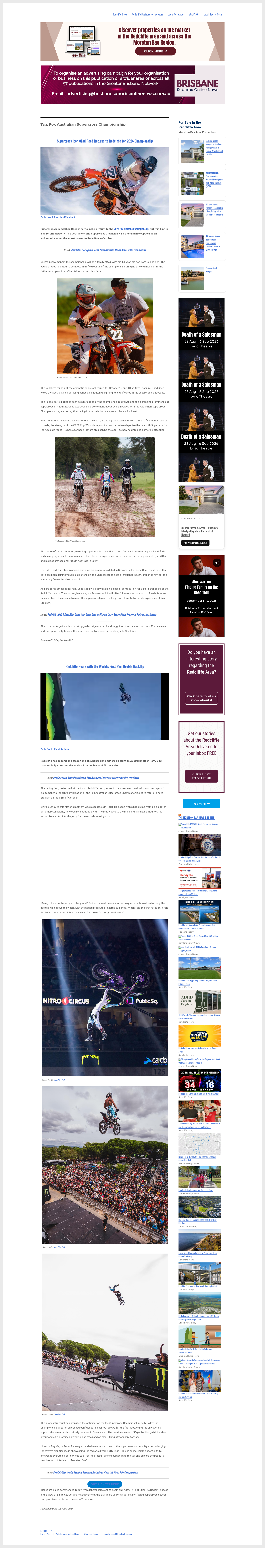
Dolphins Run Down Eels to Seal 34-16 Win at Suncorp (199, 1093)
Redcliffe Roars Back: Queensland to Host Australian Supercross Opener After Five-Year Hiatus (96, 777)
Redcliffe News (120, 14)
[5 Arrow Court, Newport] (192, 278)
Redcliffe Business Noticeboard (147, 14)
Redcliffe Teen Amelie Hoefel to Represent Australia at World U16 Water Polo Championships (95, 1472)
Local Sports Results (214, 14)
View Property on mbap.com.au (195, 542)
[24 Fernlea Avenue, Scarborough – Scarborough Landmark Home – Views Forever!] (192, 246)
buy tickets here (105, 1484)
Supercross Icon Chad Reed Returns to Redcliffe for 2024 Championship (105, 141)
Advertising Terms (91, 1533)
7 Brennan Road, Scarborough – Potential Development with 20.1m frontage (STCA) (214, 179)
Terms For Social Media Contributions (117, 1533)
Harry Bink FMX (59, 1247)
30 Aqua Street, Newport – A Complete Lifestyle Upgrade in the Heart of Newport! (199, 531)
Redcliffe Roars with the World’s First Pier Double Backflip (105, 666)
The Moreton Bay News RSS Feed (197, 817)
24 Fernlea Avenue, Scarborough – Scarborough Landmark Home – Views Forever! (213, 243)
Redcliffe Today (46, 1530)
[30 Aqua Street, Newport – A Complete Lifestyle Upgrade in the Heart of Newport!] (192, 215)
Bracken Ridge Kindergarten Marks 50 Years (196, 1189)
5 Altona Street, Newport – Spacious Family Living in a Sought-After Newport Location (214, 147)
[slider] (204, 634)
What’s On (194, 14)
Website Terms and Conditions (67, 1533)
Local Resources (176, 14)
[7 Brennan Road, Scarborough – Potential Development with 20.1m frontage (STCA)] (192, 183)
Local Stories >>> (201, 804)
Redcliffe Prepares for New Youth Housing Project (198, 1286)
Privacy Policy (45, 1533)
